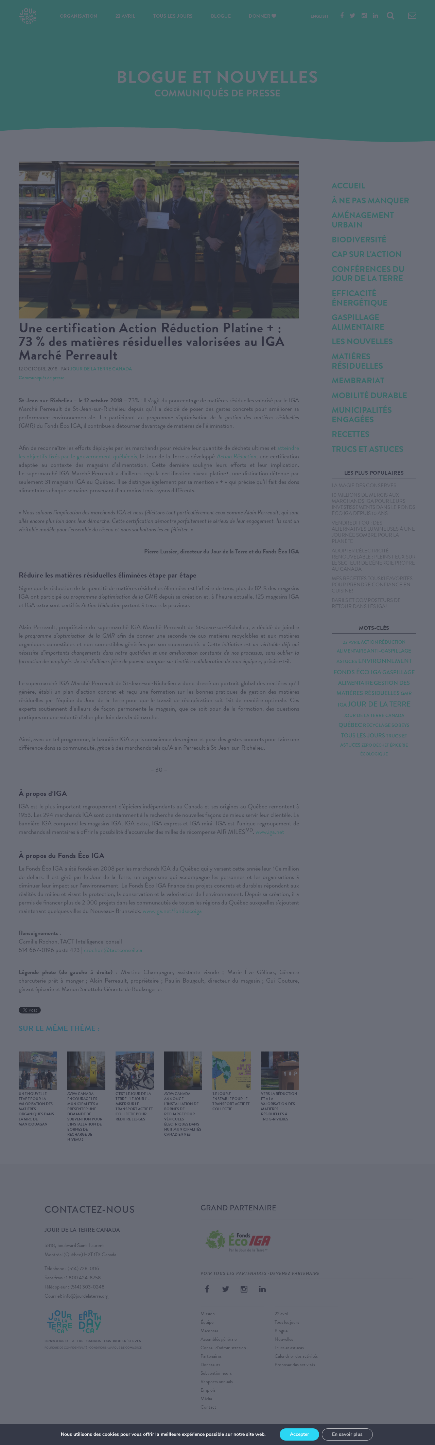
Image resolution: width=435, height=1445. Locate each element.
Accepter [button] (299, 1434)
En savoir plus (347, 1434)
